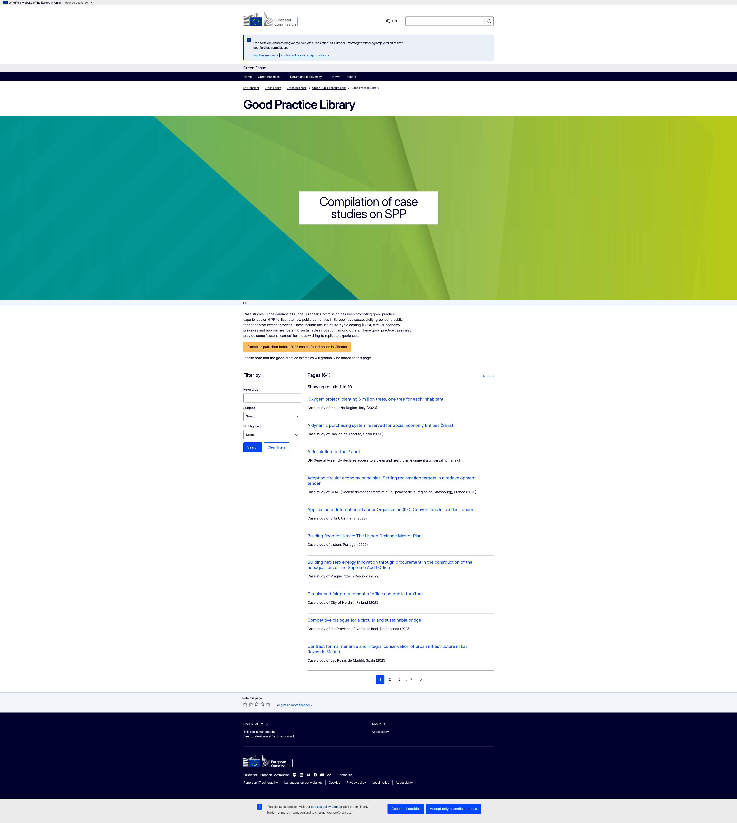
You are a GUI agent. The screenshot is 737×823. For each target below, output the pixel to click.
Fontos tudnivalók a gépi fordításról (305, 55)
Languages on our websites (303, 782)
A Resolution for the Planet (333, 451)
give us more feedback (296, 705)
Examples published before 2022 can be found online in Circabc (297, 347)
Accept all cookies (406, 809)
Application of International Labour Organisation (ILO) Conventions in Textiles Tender (390, 509)
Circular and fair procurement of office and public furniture (365, 593)
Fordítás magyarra (265, 55)
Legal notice (380, 782)
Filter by (252, 375)
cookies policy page (325, 807)
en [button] (394, 21)
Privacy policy (356, 782)
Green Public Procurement (329, 87)
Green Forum (273, 87)
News (336, 77)
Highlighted (252, 426)
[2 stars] (248, 704)
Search (252, 447)
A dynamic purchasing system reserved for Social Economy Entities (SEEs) (380, 425)
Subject (249, 408)
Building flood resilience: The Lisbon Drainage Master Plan (364, 535)
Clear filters (276, 447)
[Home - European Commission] (274, 19)
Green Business (297, 87)
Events (351, 77)
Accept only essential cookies (453, 809)
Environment (251, 87)
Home (247, 77)
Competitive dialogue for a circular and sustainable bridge (364, 620)
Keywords (250, 389)
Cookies (334, 782)
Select (250, 416)
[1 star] (245, 704)
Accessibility (380, 732)
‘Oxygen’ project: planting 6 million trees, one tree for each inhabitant (375, 399)
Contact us (345, 775)
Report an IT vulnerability (260, 782)
